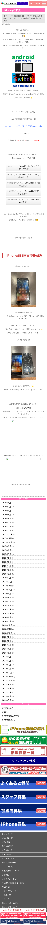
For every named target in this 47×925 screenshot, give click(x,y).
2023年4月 (6, 657)
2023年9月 (6, 637)
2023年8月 (6, 641)
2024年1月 (6, 621)
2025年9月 (6, 546)
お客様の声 (6, 895)
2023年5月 (6, 653)
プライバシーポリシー (11, 879)
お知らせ (6, 712)
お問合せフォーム (9, 891)
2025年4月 (6, 566)
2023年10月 (7, 633)
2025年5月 (6, 562)
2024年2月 (6, 617)
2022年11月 (7, 677)
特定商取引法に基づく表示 (13, 883)
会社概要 (5, 875)
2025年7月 (6, 554)
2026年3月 (6, 523)
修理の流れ (6, 842)
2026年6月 (6, 511)
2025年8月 (6, 550)
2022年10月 (7, 680)
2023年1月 (6, 669)
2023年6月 (6, 649)
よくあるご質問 (8, 858)
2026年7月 (6, 507)
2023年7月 (6, 645)
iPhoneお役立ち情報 (10, 716)
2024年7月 (6, 602)
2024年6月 (6, 605)
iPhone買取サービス (10, 863)
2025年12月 (7, 534)
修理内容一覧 (7, 838)
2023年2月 (6, 665)
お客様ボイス (7, 708)
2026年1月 (6, 530)
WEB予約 (6, 887)
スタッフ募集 (7, 867)
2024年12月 (7, 582)
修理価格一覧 (7, 850)
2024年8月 (6, 598)
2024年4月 (6, 613)
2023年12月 (7, 625)
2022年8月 (6, 688)
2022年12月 (7, 673)
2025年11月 (7, 538)
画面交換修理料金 (23, 408)
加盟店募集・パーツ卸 (11, 871)
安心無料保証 (7, 846)
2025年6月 (6, 558)
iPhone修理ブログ (9, 907)
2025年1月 (6, 578)
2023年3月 (6, 661)
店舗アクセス (7, 854)
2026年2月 (6, 526)
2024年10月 (7, 590)
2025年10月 (7, 542)
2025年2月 (6, 574)
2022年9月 (6, 684)
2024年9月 (6, 594)
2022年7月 (6, 692)
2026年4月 (6, 519)
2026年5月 (6, 515)
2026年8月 (6, 503)
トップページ (7, 834)
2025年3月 (6, 570)
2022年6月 (6, 696)
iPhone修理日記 (8, 720)
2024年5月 (6, 609)
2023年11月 (7, 629)
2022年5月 (6, 700)
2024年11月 (7, 586)
